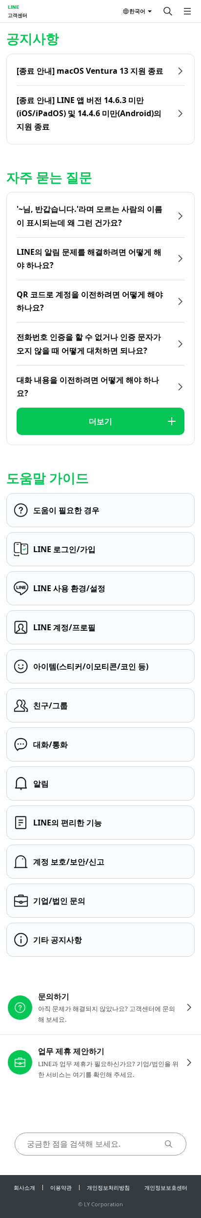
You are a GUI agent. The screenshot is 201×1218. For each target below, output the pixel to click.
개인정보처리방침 (108, 1187)
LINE (13, 6)
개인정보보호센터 (165, 1187)
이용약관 (61, 1187)
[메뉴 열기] (187, 11)
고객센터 (17, 15)
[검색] (168, 11)
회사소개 (24, 1187)
